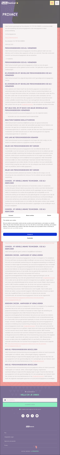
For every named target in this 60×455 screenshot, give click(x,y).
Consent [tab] (11, 215)
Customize (30, 238)
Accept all (30, 234)
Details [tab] (49, 215)
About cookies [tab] (30, 215)
